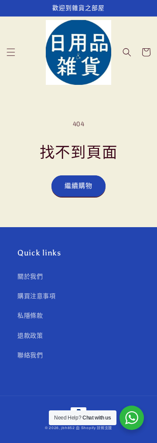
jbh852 (68, 428)
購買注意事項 (36, 296)
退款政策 (30, 335)
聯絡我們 (30, 355)
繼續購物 (78, 185)
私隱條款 (30, 315)
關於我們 (30, 276)
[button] (10, 52)
